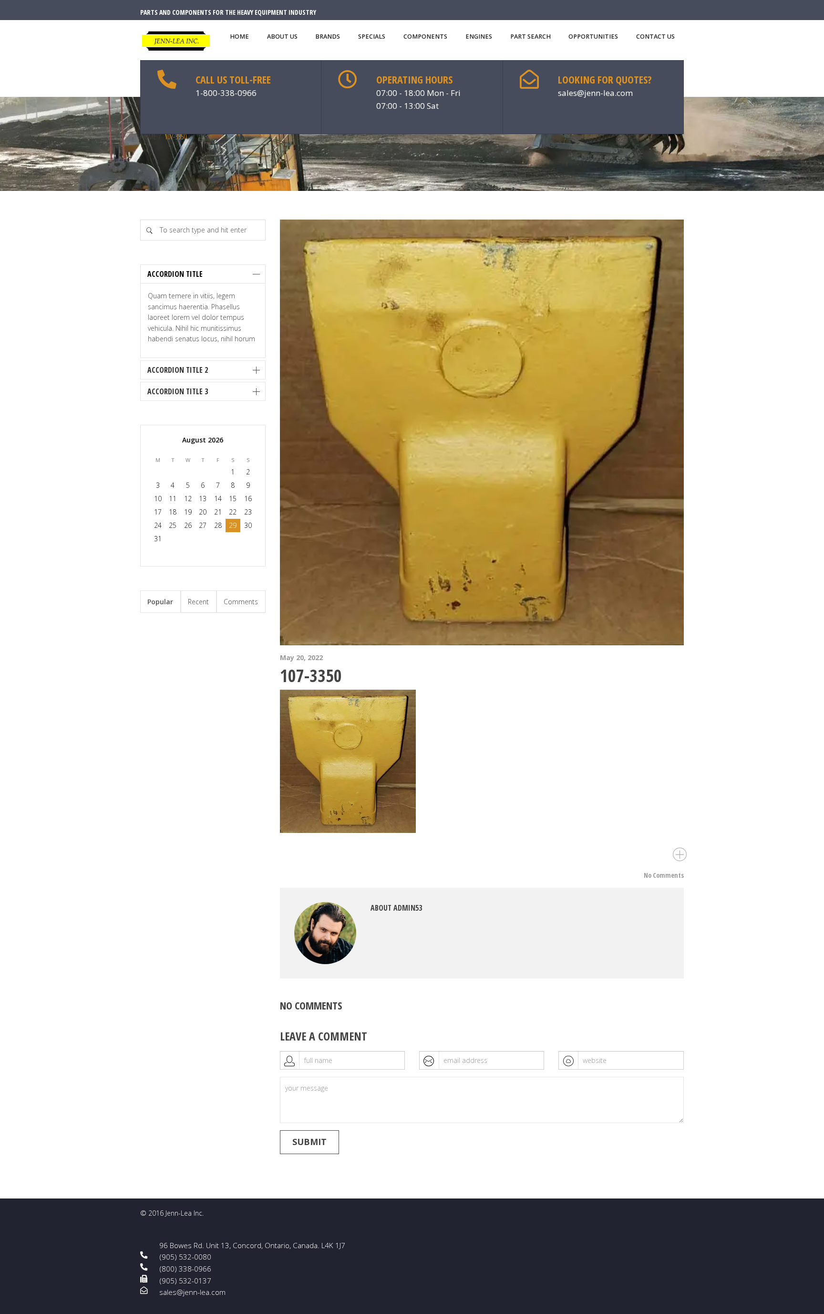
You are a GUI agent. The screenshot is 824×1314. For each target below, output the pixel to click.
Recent (198, 601)
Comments (241, 601)
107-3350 (311, 675)
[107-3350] (482, 432)
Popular (160, 601)
